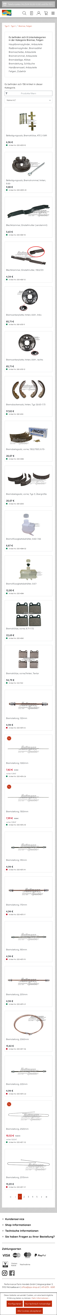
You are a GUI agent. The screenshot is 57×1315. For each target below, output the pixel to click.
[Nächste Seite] (41, 1197)
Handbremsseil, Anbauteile (23, 67)
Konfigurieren (14, 1303)
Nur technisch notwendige (38, 1303)
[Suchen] (24, 13)
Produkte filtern (28, 93)
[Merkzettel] (31, 13)
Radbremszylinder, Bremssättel (25, 48)
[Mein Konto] (38, 13)
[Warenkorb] (45, 13)
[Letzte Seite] (46, 1197)
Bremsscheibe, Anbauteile (22, 52)
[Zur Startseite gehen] (7, 13)
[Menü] (52, 13)
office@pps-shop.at (30, 1287)
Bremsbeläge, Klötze (19, 59)
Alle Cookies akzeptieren (29, 1311)
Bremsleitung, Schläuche (22, 63)
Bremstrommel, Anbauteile (23, 56)
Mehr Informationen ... (41, 1298)
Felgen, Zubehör (17, 71)
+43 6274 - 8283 (48, 1287)
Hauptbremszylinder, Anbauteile (26, 44)
